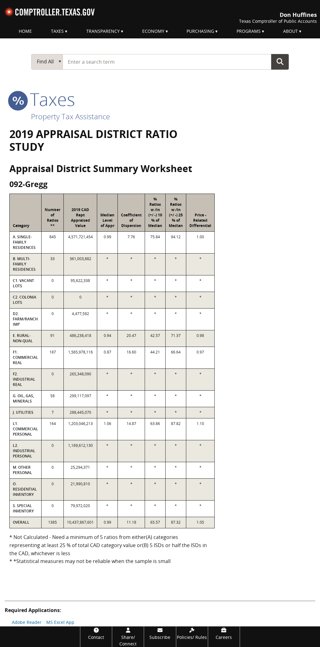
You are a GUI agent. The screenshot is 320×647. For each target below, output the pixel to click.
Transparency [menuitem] (103, 31)
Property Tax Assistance (70, 116)
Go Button (280, 61)
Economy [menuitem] (153, 31)
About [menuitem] (290, 31)
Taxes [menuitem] (57, 31)
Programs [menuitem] (249, 31)
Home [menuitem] (25, 31)
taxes (50, 99)
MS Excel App (60, 622)
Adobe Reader (27, 622)
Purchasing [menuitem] (200, 31)
